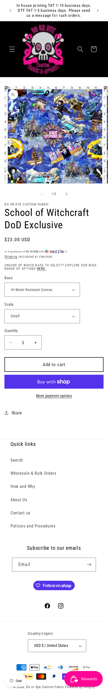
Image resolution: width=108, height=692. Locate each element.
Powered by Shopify (80, 687)
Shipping (10, 256)
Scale (8, 304)
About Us (18, 499)
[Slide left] (41, 194)
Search (16, 460)
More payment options (54, 396)
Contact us (20, 512)
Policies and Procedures (33, 526)
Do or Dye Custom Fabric (45, 687)
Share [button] (17, 412)
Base (8, 278)
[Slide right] (66, 194)
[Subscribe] (89, 565)
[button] (12, 49)
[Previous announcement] (10, 10)
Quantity (11, 330)
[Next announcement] (98, 10)
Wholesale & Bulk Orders (33, 473)
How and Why (22, 486)
